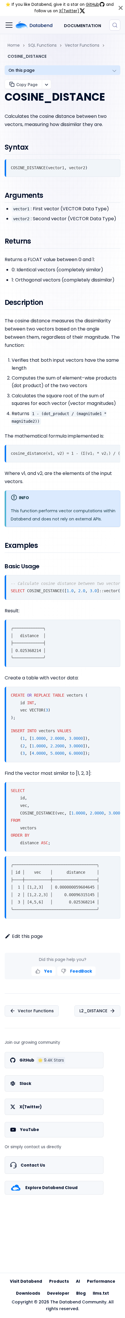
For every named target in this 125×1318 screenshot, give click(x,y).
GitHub (92, 4)
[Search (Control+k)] (114, 25)
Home (14, 45)
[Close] (120, 8)
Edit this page (27, 936)
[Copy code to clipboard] (113, 166)
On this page (21, 70)
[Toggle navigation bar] (9, 25)
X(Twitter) (69, 11)
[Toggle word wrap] (103, 452)
